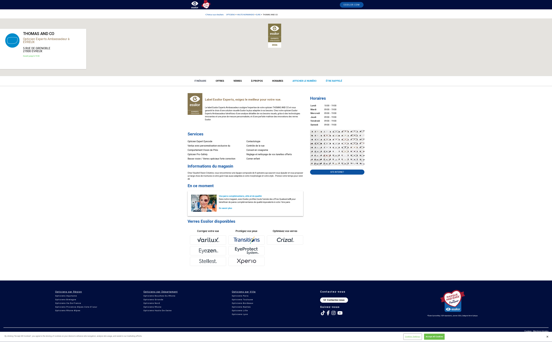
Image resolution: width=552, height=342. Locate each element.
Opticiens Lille (240, 310)
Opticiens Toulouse (242, 299)
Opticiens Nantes (241, 307)
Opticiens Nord (151, 303)
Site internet (337, 172)
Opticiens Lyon (240, 314)
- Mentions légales (540, 331)
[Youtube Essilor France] (340, 313)
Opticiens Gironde (153, 299)
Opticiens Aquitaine (66, 296)
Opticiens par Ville (244, 291)
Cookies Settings (412, 337)
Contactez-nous (336, 300)
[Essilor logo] (197, 5)
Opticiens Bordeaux (242, 303)
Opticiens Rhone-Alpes (67, 310)
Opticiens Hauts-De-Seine (157, 310)
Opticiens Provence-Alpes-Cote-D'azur (76, 307)
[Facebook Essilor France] (328, 313)
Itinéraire (200, 81)
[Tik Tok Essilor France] (323, 313)
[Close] (547, 337)
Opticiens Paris (240, 296)
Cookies (528, 331)
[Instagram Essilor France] (333, 313)
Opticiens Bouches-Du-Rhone (159, 296)
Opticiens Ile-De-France (68, 303)
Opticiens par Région (68, 291)
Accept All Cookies (434, 337)
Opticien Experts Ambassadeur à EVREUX (46, 40)
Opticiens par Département (160, 291)
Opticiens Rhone (152, 307)
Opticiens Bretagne (65, 299)
